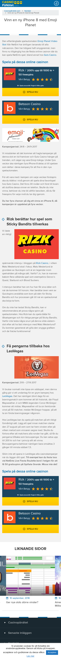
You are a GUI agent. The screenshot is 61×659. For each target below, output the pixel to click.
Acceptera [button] (52, 653)
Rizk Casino (42, 263)
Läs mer (30, 656)
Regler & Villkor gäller (37, 85)
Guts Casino (50, 55)
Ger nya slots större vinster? (22, 602)
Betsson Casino (30, 104)
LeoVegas (7, 396)
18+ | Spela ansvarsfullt (23, 85)
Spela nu (32, 92)
